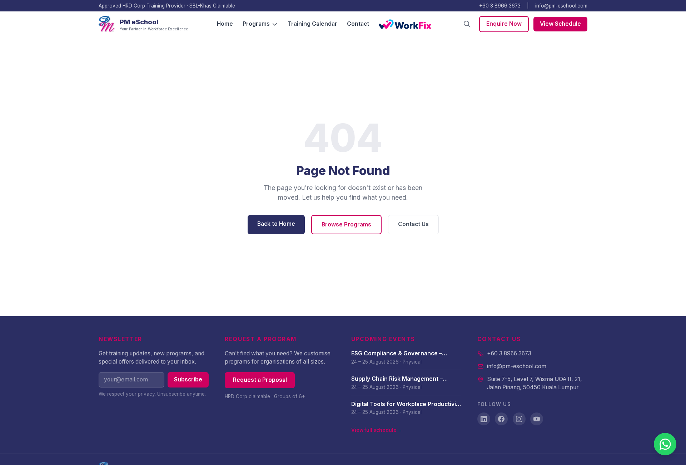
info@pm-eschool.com (561, 6)
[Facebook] (501, 418)
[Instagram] (519, 418)
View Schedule (560, 23)
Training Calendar (312, 23)
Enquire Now (504, 23)
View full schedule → (377, 430)
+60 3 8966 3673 (500, 6)
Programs (256, 23)
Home (225, 23)
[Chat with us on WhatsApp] (665, 444)
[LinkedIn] (483, 418)
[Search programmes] (467, 24)
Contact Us (413, 224)
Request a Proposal (260, 379)
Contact (358, 23)
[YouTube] (536, 418)
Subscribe (188, 379)
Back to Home (276, 223)
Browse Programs (346, 224)
